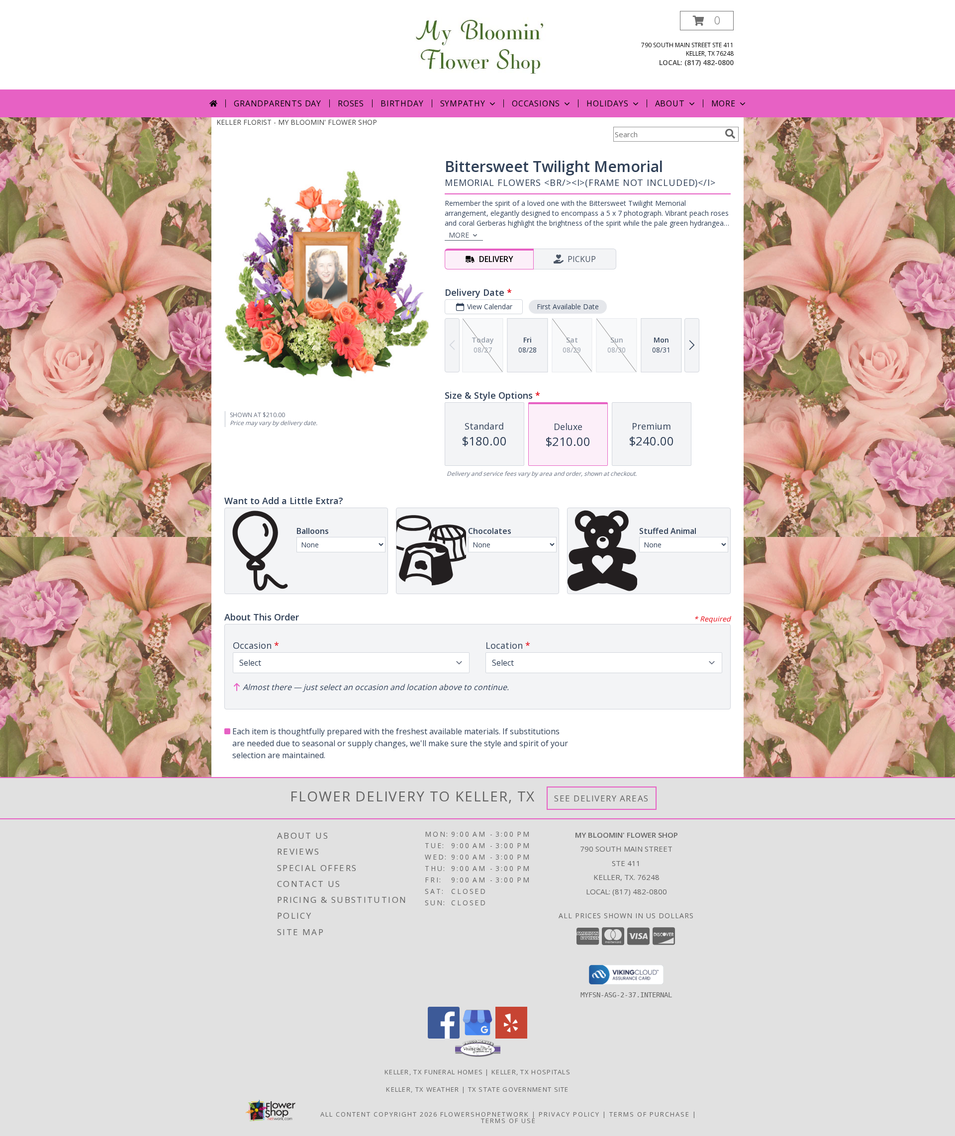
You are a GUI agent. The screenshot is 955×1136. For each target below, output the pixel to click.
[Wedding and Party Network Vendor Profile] (477, 1054)
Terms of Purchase (649, 1114)
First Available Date (568, 306)
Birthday (402, 103)
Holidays (607, 103)
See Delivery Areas (601, 798)
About (670, 103)
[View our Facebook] (444, 1036)
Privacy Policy (569, 1114)
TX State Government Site (518, 1089)
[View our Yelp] (511, 1036)
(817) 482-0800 (709, 62)
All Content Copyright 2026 (379, 1114)
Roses (351, 103)
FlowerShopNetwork (484, 1114)
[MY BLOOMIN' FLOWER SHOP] (478, 45)
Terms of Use (508, 1120)
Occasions (536, 103)
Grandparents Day (277, 103)
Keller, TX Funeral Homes (433, 1071)
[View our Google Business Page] (477, 1036)
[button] (707, 20)
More (723, 103)
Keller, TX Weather (422, 1089)
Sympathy (462, 103)
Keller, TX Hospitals (531, 1071)
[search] (730, 133)
